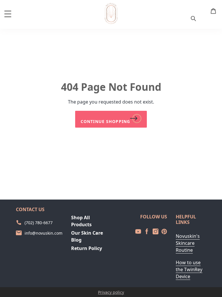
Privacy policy (111, 292)
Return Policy (86, 248)
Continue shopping (105, 121)
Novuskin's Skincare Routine (188, 243)
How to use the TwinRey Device (189, 269)
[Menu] (7, 14)
